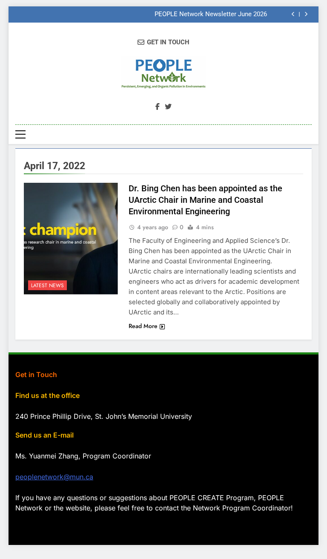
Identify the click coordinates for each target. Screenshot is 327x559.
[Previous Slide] (293, 14)
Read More (143, 326)
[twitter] (168, 107)
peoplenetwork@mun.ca (54, 477)
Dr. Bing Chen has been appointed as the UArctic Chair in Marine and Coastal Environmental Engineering (205, 199)
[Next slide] (306, 14)
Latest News (47, 285)
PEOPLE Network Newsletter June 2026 (211, 14)
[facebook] (157, 107)
